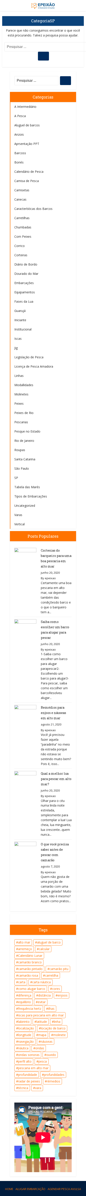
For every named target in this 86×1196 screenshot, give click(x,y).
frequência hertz (29, 1008)
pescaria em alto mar (33, 1068)
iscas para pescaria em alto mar (41, 1015)
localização (26, 1028)
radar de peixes (29, 1081)
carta (21, 982)
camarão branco (30, 962)
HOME (9, 1189)
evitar (42, 1002)
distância (44, 995)
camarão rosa (28, 975)
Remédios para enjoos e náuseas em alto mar (53, 712)
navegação (26, 1041)
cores (56, 989)
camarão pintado (30, 969)
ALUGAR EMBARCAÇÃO (30, 1189)
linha (57, 1021)
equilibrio (24, 1002)
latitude (41, 1021)
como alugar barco (31, 989)
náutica (23, 1048)
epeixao (50, 578)
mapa (42, 1035)
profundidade (27, 1075)
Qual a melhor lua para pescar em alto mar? (56, 778)
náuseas (46, 1041)
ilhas (51, 1008)
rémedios (53, 1081)
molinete (59, 1035)
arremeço (25, 949)
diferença (24, 995)
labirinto (24, 1021)
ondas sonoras (28, 1055)
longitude (24, 1035)
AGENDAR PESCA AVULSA (64, 1189)
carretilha (51, 975)
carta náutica (41, 982)
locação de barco (53, 1028)
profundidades (54, 1075)
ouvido (51, 1055)
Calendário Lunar (30, 955)
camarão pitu (58, 969)
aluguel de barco (49, 942)
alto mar (24, 942)
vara (38, 1088)
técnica (23, 1088)
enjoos (62, 995)
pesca (42, 1061)
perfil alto (25, 1061)
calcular (44, 949)
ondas (39, 1048)
